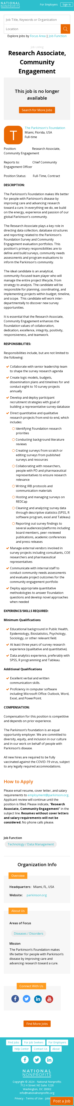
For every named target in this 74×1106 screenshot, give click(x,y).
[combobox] (37, 19)
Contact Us (40, 1049)
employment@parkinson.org (48, 795)
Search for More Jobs (37, 110)
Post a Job (61, 1101)
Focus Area (38, 36)
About (56, 1049)
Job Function (58, 36)
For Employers (49, 4)
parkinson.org (37, 895)
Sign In (67, 4)
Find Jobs (13, 1042)
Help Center (21, 1049)
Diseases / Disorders (28, 933)
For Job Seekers (33, 1042)
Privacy (19, 1098)
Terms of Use (34, 1098)
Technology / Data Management (31, 844)
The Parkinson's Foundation (45, 128)
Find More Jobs (37, 1024)
